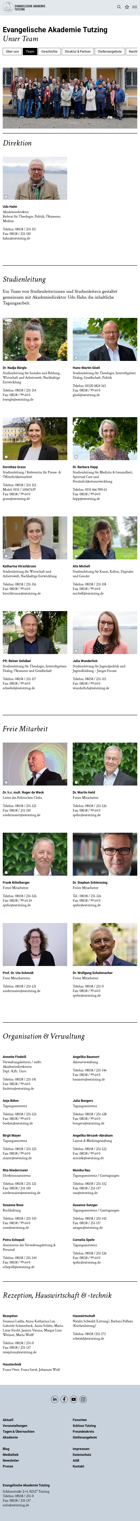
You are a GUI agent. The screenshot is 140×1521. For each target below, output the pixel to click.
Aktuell (8, 1420)
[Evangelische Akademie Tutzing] (24, 12)
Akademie (10, 1437)
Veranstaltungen (15, 1426)
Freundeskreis (83, 1431)
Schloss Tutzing (84, 1426)
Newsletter (11, 1460)
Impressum (81, 1449)
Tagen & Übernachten (18, 1431)
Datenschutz (82, 1455)
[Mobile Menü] (134, 7)
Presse (8, 1466)
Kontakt (78, 1466)
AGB (76, 1460)
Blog (6, 1449)
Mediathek (11, 1455)
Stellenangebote (85, 1437)
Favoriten (80, 1420)
